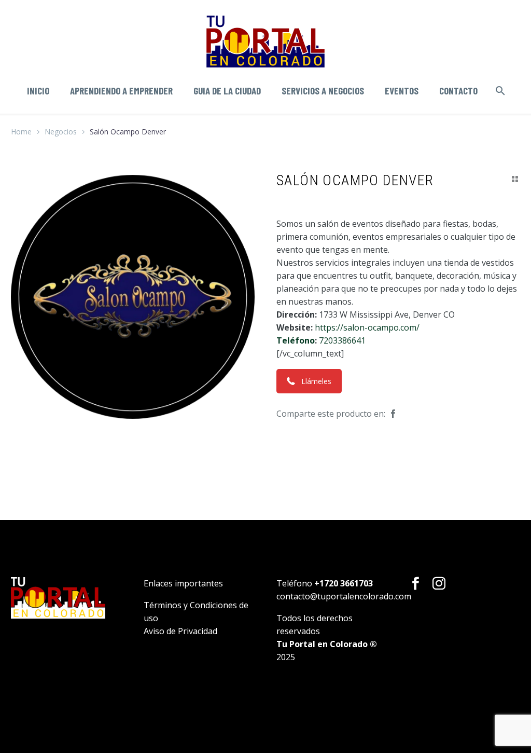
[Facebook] (393, 413)
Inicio (38, 91)
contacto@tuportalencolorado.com (343, 596)
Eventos (401, 91)
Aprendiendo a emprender (121, 91)
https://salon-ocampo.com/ (367, 327)
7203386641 (342, 340)
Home (21, 131)
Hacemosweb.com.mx (321, 692)
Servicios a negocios (323, 91)
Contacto (458, 91)
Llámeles (316, 381)
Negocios (61, 131)
